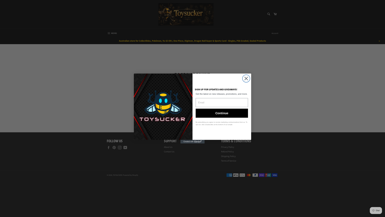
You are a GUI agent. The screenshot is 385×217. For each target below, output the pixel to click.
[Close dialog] (246, 78)
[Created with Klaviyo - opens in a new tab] (192, 141)
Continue (221, 113)
